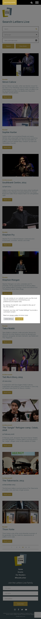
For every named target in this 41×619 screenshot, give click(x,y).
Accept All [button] (19, 319)
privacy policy (14, 315)
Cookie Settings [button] (8, 319)
